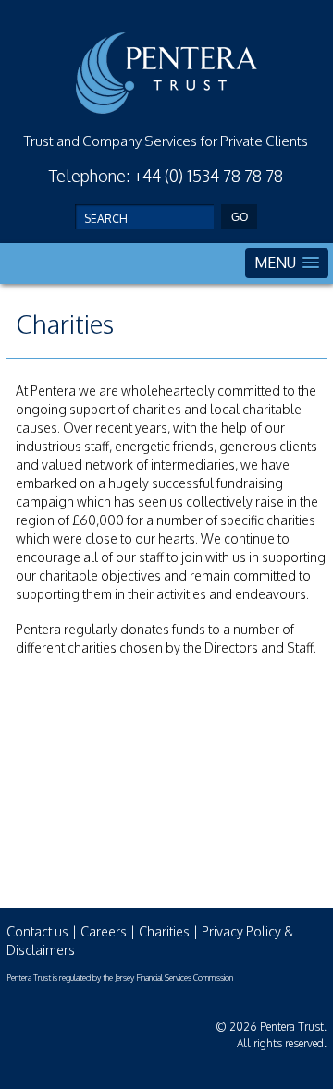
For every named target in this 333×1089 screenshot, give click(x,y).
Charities (164, 931)
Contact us (37, 931)
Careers (103, 931)
